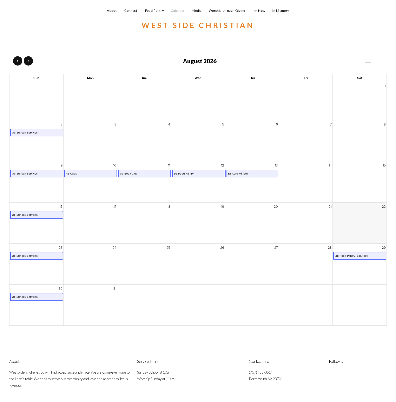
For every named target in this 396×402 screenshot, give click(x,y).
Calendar (178, 10)
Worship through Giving (227, 10)
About (112, 10)
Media (197, 10)
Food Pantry (154, 10)
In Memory (280, 10)
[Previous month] (17, 61)
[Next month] (28, 61)
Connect (131, 10)
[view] (368, 61)
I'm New (258, 10)
